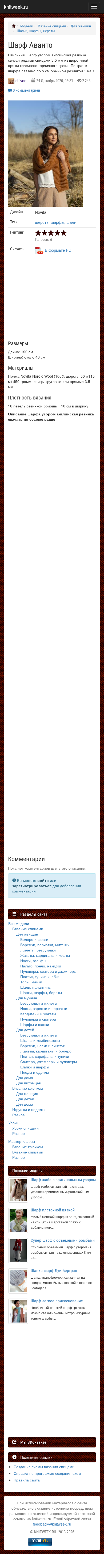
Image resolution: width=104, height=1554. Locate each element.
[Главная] (13, 26)
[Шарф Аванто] (45, 156)
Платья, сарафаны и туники (44, 1056)
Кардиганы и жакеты (38, 1013)
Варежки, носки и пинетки (42, 1045)
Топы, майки (31, 981)
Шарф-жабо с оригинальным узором (63, 1179)
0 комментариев (26, 90)
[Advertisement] (51, 299)
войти (43, 880)
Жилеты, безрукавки (38, 950)
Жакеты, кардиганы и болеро (45, 1051)
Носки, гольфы (33, 960)
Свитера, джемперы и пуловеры (48, 1061)
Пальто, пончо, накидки (40, 965)
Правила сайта (27, 1480)
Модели (26, 26)
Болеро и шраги (34, 939)
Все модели (18, 923)
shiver (20, 80)
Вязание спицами (52, 26)
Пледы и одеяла (34, 1072)
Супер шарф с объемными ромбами (63, 1240)
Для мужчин (26, 997)
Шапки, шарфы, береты (36, 30)
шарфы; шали (63, 222)
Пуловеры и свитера (38, 1019)
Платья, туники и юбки (39, 976)
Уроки (13, 1122)
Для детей (25, 1029)
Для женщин (81, 26)
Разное (18, 1114)
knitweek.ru (16, 6)
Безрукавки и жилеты (38, 1003)
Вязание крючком (27, 1088)
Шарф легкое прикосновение (57, 1300)
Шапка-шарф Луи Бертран (54, 1270)
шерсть (42, 222)
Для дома (24, 1077)
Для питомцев (28, 1082)
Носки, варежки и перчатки (43, 1008)
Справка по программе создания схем (47, 1473)
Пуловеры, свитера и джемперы (48, 971)
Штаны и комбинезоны (40, 1040)
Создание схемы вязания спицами (44, 1466)
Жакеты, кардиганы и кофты (45, 955)
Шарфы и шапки (34, 1024)
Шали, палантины (35, 987)
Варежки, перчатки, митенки (45, 944)
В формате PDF (59, 250)
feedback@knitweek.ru (52, 1524)
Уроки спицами (25, 1128)
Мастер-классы (21, 1141)
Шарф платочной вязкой (53, 1209)
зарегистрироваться (31, 885)
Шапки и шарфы (34, 1066)
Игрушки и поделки (29, 1109)
